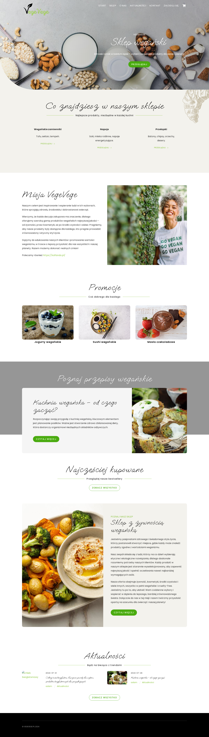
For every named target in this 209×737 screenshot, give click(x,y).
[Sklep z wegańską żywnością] (36, 16)
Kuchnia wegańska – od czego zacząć (148, 677)
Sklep (112, 5)
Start (102, 5)
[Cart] (184, 6)
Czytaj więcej (124, 612)
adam (49, 686)
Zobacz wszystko (104, 487)
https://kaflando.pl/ (54, 255)
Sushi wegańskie (104, 342)
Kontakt (155, 5)
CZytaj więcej (46, 439)
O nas (123, 5)
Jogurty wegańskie (47, 342)
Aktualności (138, 5)
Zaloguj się (171, 5)
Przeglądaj (139, 64)
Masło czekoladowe (161, 342)
